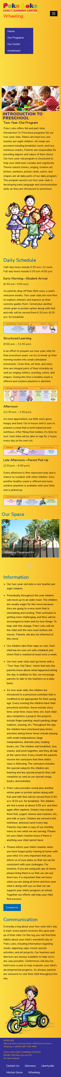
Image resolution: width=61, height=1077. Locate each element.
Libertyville (47, 1066)
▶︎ (57, 541)
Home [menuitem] (11, 31)
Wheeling (34, 1072)
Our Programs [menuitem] (15, 38)
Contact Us (12, 907)
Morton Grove (14, 1072)
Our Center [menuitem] (13, 44)
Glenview (30, 1066)
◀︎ (6, 541)
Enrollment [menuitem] (13, 51)
